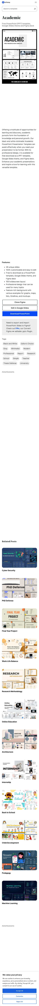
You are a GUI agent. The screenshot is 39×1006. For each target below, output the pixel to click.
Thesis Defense (9, 363)
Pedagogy (6, 873)
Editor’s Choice (27, 344)
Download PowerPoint (20, 314)
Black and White (10, 344)
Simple (16, 358)
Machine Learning (10, 903)
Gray (5, 348)
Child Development (10, 843)
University (24, 363)
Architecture (7, 752)
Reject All (19, 1001)
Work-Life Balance (10, 661)
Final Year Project (9, 631)
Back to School (8, 812)
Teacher (25, 358)
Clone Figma (19, 302)
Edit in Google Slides (20, 308)
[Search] (35, 9)
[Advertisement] (19, 106)
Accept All (19, 991)
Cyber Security (8, 570)
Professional (8, 353)
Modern (27, 348)
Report (21, 353)
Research (31, 353)
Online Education (9, 722)
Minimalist (15, 348)
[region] (19, 989)
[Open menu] (36, 2)
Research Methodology (12, 691)
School (6, 358)
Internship (6, 782)
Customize (19, 996)
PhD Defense (7, 601)
